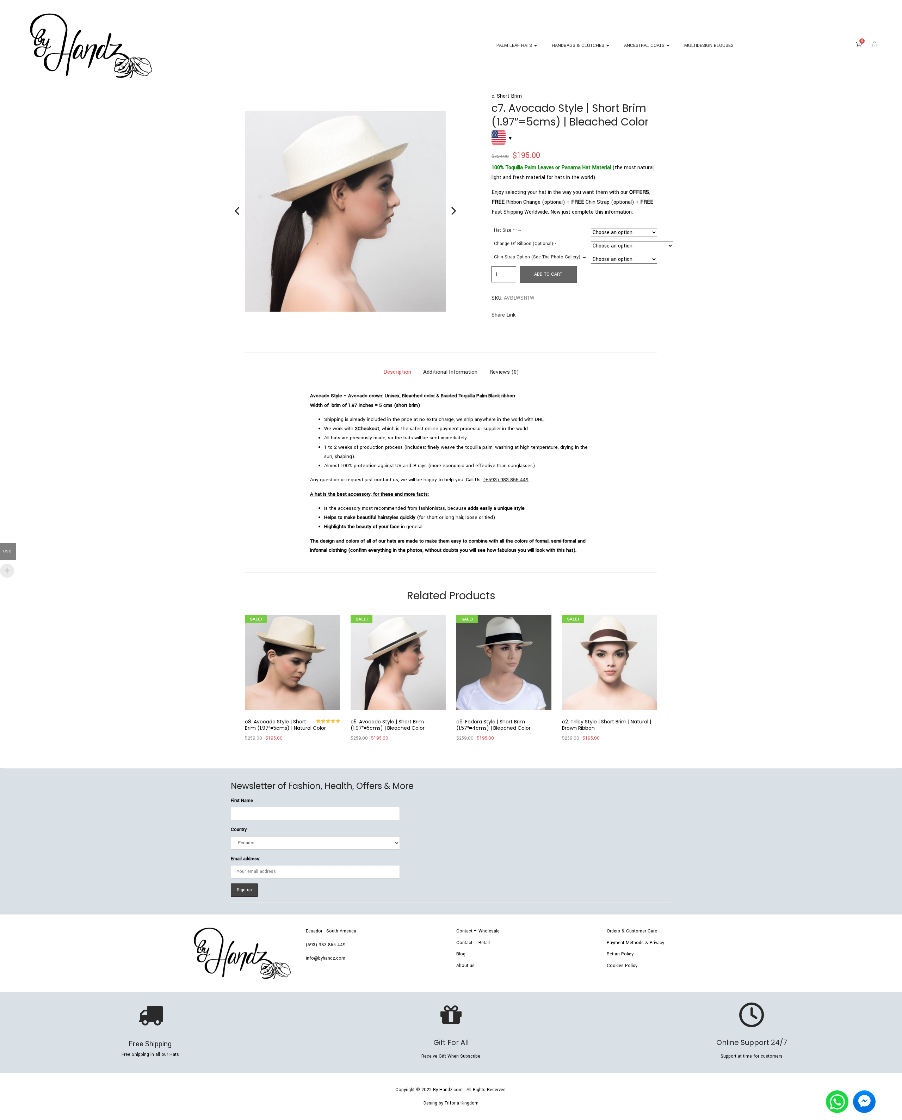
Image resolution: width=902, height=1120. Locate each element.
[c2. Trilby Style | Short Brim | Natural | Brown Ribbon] (609, 662)
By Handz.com (448, 1090)
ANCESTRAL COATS (645, 45)
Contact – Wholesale (478, 931)
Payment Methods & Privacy (635, 943)
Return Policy (620, 954)
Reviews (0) (504, 372)
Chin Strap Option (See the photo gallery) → (540, 257)
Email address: (245, 859)
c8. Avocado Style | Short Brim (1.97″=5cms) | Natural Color (285, 725)
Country (239, 829)
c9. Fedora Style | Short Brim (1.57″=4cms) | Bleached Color (493, 725)
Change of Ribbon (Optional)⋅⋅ (525, 243)
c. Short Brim (507, 96)
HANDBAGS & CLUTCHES (579, 45)
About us (465, 965)
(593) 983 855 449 (326, 945)
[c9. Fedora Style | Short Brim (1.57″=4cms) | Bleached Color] (503, 662)
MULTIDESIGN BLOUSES (709, 45)
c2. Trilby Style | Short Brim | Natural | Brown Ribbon (606, 725)
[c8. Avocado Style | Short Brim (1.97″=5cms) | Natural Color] (292, 662)
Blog (460, 954)
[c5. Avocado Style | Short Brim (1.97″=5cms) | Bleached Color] (398, 662)
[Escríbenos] (837, 1095)
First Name (242, 800)
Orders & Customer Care (632, 931)
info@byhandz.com (325, 958)
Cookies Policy (622, 965)
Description (397, 372)
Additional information (450, 372)
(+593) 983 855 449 (506, 479)
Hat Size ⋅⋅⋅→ (508, 230)
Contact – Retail (473, 943)
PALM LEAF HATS (514, 45)
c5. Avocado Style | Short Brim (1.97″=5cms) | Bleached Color (388, 725)
